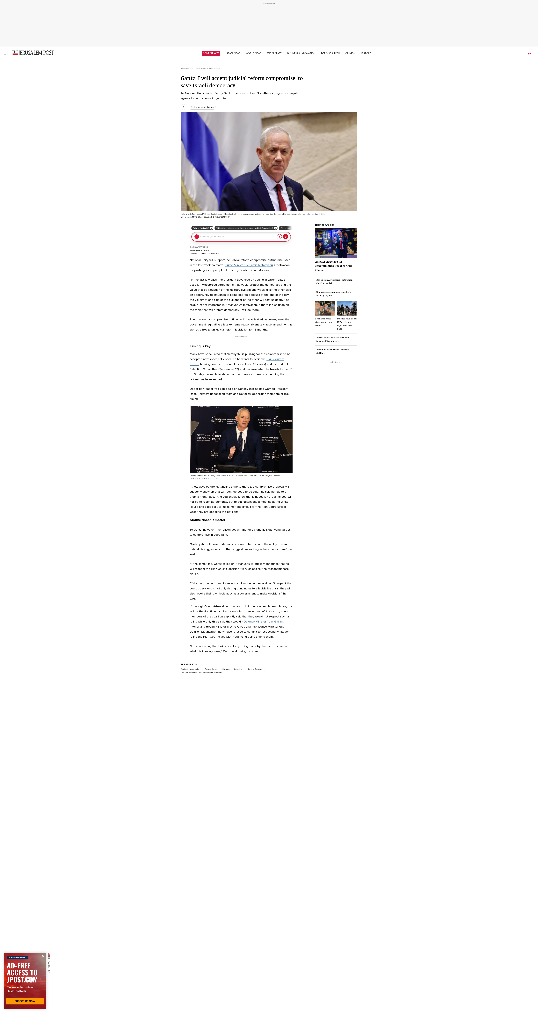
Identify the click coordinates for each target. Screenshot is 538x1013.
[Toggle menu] (5, 53)
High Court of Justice (232, 669)
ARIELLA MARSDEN (200, 247)
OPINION (350, 53)
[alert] (25, 981)
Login (529, 53)
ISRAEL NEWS (233, 53)
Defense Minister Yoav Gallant (264, 621)
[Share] (183, 107)
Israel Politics (214, 69)
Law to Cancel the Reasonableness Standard (201, 673)
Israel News (201, 69)
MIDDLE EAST (274, 53)
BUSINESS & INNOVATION (301, 53)
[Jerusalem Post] (31, 53)
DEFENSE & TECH (330, 53)
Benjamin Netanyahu (190, 669)
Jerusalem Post (187, 69)
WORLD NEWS (253, 53)
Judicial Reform (255, 669)
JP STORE (366, 53)
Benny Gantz (211, 669)
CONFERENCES (211, 53)
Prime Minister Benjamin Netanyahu (249, 265)
